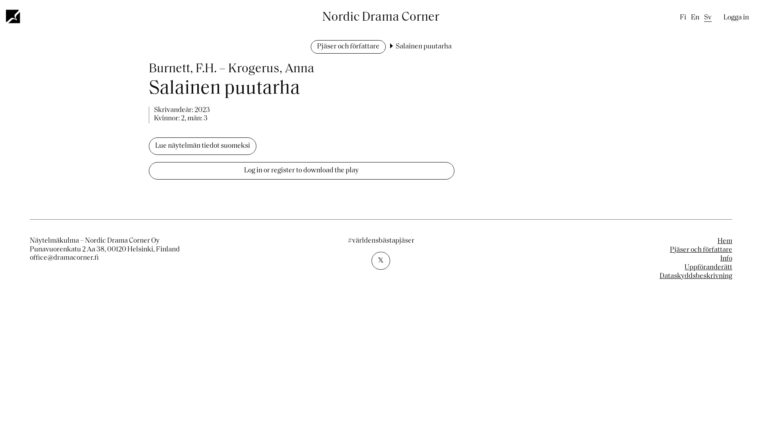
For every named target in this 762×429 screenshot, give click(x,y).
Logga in (736, 17)
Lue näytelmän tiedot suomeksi (202, 146)
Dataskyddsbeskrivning (696, 276)
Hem (725, 241)
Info (726, 259)
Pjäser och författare (348, 46)
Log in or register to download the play (301, 170)
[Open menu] (13, 16)
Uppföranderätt (708, 267)
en (695, 17)
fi (683, 17)
